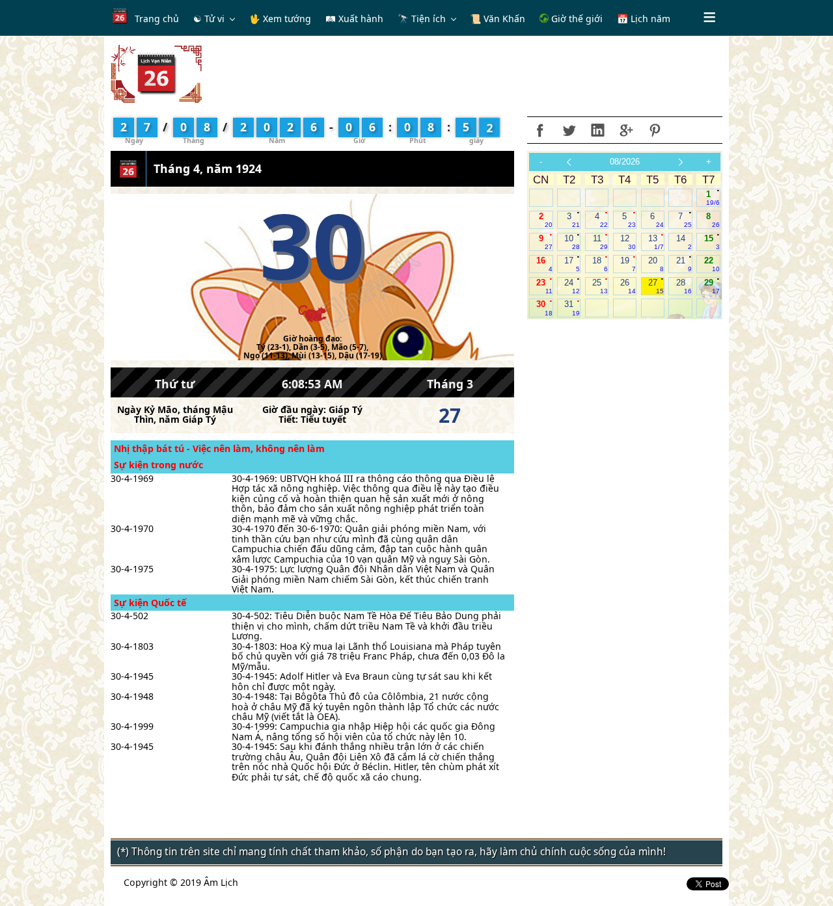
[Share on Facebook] (540, 130)
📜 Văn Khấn (497, 18)
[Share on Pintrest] (655, 130)
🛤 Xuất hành (354, 18)
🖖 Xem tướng (280, 18)
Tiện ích (428, 18)
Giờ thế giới (576, 18)
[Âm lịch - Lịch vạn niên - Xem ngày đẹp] (156, 73)
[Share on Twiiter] (569, 130)
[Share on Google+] (626, 130)
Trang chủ (157, 18)
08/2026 (625, 162)
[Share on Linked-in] (597, 130)
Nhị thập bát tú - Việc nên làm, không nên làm (219, 448)
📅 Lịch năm (643, 18)
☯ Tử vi (209, 18)
